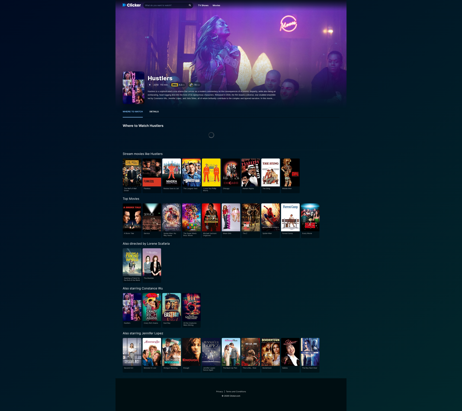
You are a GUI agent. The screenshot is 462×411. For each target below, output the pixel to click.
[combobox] (168, 5)
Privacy (219, 391)
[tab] (134, 112)
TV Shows (203, 5)
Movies (216, 5)
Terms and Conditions (236, 391)
